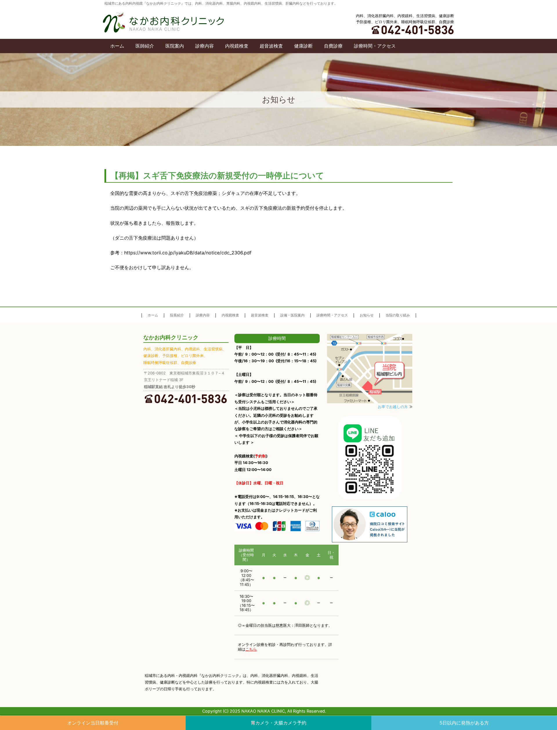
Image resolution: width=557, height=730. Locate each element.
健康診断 (303, 46)
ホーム (117, 46)
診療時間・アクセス (375, 46)
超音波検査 (271, 46)
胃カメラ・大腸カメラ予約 (278, 723)
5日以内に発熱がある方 (464, 723)
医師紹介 (144, 46)
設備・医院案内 (292, 315)
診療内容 (204, 46)
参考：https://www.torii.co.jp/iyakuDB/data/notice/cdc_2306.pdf (181, 253)
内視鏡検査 (236, 46)
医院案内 (174, 46)
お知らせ (367, 315)
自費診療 (333, 46)
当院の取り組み (398, 315)
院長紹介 (177, 315)
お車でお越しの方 (393, 406)
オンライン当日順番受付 (92, 723)
